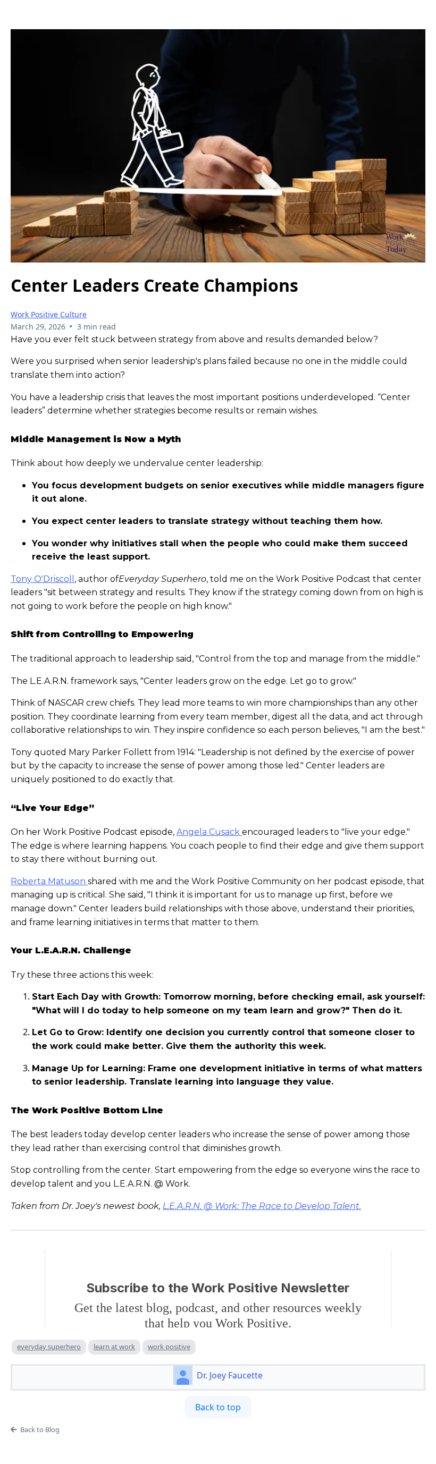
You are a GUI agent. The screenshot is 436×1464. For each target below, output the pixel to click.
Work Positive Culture (49, 314)
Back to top (218, 1407)
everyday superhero (49, 1346)
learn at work (114, 1346)
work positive (169, 1346)
